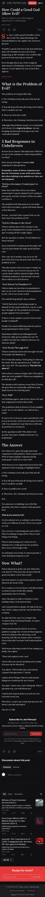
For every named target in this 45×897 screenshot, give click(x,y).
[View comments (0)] (9, 30)
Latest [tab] (10, 794)
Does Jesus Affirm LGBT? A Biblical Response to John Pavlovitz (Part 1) (14, 821)
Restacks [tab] (16, 767)
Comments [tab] (7, 767)
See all (6, 860)
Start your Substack (18, 891)
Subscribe (32, 3)
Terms (26, 887)
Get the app (31, 891)
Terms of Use (33, 739)
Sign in (40, 3)
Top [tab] (4, 794)
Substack (13, 894)
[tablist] (11, 767)
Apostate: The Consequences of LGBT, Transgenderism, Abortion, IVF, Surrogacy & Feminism (17, 841)
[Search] (41, 794)
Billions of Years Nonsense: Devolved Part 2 (14, 801)
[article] (22, 806)
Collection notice (34, 887)
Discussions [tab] (18, 794)
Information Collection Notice (24, 741)
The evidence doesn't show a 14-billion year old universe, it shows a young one (17, 806)
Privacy (21, 887)
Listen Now (7, 76)
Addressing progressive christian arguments (14, 827)
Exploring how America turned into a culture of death (15, 848)
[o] (39, 841)
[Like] (4, 30)
